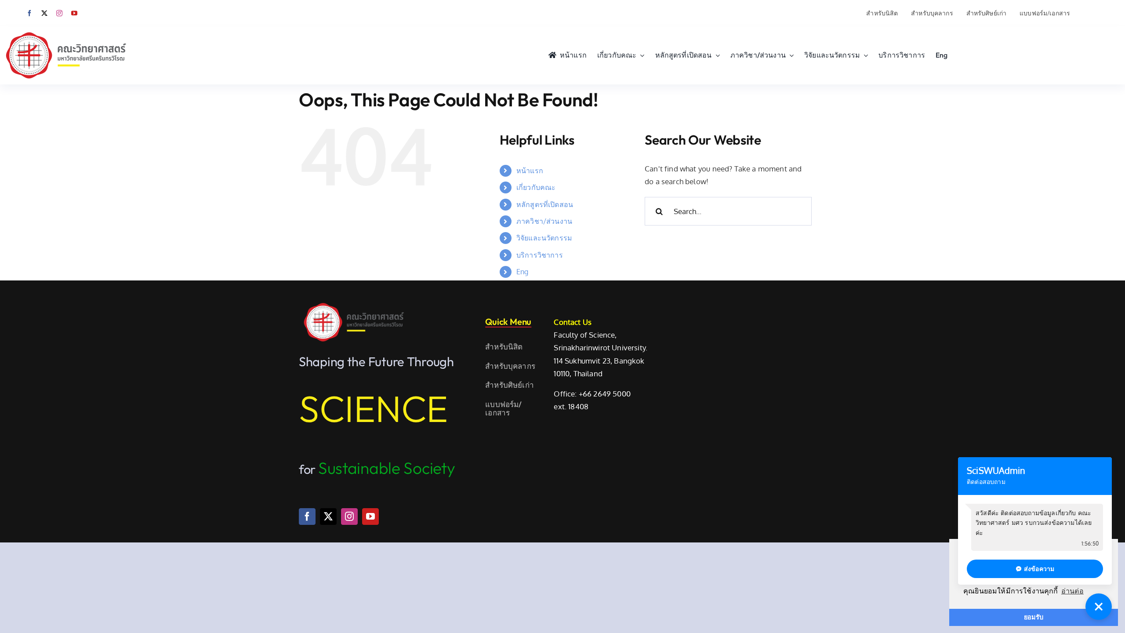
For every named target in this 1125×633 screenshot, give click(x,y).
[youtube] (74, 13)
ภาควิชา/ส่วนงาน (544, 221)
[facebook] (29, 13)
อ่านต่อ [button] (1072, 591)
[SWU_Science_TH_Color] (66, 30)
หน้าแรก (529, 170)
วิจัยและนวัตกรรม (544, 237)
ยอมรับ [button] (1033, 617)
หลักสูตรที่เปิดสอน (544, 204)
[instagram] (59, 13)
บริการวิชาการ (539, 255)
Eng (522, 271)
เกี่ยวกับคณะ (536, 187)
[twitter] (44, 13)
